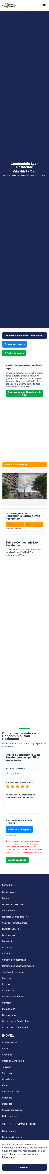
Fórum (5, 898)
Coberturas (8, 1079)
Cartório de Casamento (14, 960)
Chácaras (7, 1054)
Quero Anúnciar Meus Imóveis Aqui (24, 393)
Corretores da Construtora (15, 1021)
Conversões (8, 990)
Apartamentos (9, 1042)
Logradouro (8, 978)
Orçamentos (8, 935)
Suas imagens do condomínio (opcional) (19, 821)
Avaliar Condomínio (15, 353)
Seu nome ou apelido (15, 768)
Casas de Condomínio (13, 1061)
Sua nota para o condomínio (19, 783)
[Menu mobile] (44, 5)
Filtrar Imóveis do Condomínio (26, 335)
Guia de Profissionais (12, 904)
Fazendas (7, 1097)
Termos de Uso (17, 1154)
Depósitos (7, 1104)
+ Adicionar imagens (19, 829)
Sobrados (7, 1073)
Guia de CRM (8, 1009)
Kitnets (6, 1085)
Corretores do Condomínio (15, 1027)
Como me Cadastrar (12, 1137)
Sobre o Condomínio (16, 344)
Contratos (7, 1003)
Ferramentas (8, 910)
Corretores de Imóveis (13, 996)
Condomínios (9, 892)
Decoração (7, 941)
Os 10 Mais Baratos (11, 929)
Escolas (6, 984)
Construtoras (9, 1015)
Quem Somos (9, 1131)
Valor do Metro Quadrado (14, 923)
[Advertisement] (24, 588)
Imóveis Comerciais (12, 1110)
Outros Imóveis (9, 1116)
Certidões (7, 947)
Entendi (24, 1167)
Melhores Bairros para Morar (16, 916)
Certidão (6, 953)
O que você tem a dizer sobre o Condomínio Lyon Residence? (20, 796)
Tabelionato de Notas (13, 972)
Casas (5, 1048)
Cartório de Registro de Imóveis (18, 966)
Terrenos (6, 1067)
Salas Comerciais (10, 1091)
